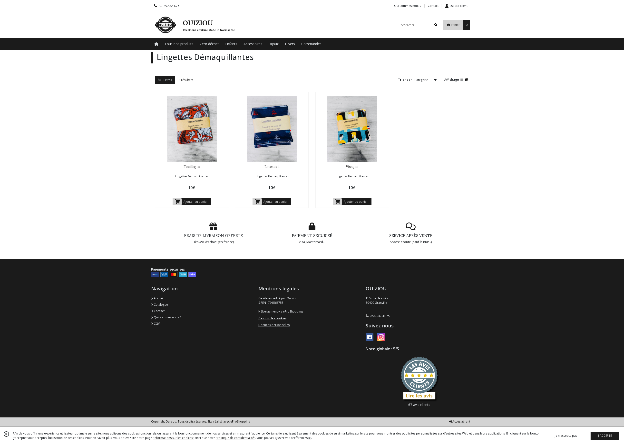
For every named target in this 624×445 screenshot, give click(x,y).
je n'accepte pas (566, 436)
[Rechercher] (436, 25)
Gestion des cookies (272, 318)
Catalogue (160, 305)
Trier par (405, 80)
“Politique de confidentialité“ (235, 438)
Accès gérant (461, 421)
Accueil (158, 298)
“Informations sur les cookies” (173, 438)
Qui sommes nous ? (167, 317)
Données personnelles (274, 325)
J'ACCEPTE (605, 436)
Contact (433, 6)
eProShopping (240, 421)
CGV (156, 324)
